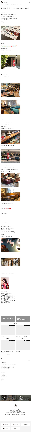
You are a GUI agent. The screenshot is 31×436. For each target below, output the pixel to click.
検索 (1, 358)
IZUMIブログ (2, 374)
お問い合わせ (18, 414)
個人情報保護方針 (23, 414)
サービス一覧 (12, 414)
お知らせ (2, 378)
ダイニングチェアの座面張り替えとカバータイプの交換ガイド (9, 364)
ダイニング (2, 379)
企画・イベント (3, 380)
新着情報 (6, 414)
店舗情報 (9, 414)
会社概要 (15, 414)
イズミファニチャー (3, 375)
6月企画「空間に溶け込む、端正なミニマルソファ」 (7, 367)
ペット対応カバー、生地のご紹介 (5, 368)
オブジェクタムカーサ (4, 376)
